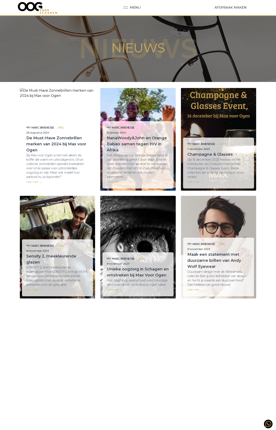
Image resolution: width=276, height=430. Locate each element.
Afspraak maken (231, 7)
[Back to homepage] (37, 8)
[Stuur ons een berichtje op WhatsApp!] (268, 424)
